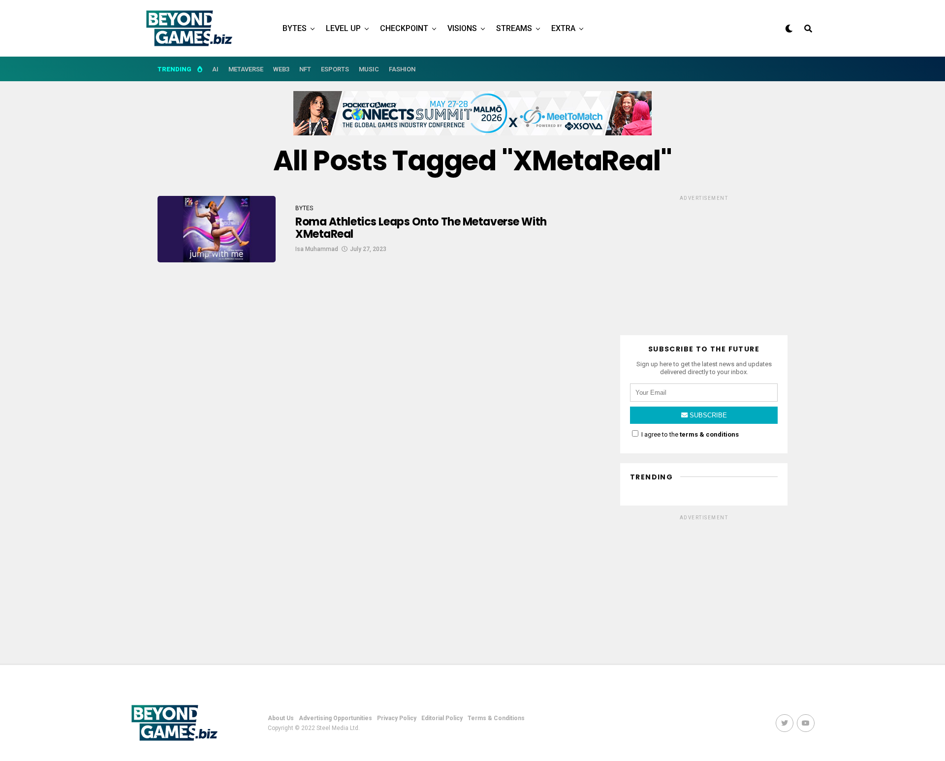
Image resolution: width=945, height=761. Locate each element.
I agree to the (689, 434)
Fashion (402, 69)
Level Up (343, 28)
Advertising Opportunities (335, 718)
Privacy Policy (396, 718)
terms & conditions (709, 434)
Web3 (281, 69)
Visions (462, 28)
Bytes (295, 28)
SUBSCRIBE (707, 415)
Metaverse (245, 69)
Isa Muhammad (316, 249)
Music (369, 69)
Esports (335, 69)
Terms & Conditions (496, 718)
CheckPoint (404, 28)
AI (215, 69)
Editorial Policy (442, 718)
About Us (281, 718)
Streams (514, 28)
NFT (305, 69)
